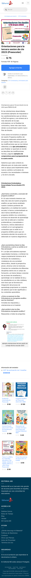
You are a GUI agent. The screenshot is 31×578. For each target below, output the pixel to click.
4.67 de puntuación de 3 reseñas (14, 370)
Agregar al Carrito (15, 68)
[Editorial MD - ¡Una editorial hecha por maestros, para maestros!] (7, 3)
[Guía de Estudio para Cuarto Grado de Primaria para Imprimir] (8, 417)
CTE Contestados (22, 16)
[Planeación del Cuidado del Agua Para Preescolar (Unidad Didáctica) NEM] (22, 417)
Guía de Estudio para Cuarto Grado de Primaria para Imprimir (7, 428)
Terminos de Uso (7, 542)
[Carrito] (28, 3)
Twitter (15, 567)
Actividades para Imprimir (10, 16)
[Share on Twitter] (9, 92)
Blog (2, 516)
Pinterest (22, 567)
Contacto (4, 535)
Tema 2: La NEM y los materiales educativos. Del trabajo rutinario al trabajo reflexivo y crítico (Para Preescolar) (7, 462)
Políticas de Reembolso (9, 533)
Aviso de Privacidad (8, 540)
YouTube (20, 568)
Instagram (12, 568)
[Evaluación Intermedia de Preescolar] (8, 389)
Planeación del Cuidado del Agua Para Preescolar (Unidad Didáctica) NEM (21, 429)
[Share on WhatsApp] (3, 92)
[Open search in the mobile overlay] (15, 9)
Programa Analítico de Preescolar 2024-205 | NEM (21, 400)
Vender (3, 518)
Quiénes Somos (6, 511)
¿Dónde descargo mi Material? (12, 530)
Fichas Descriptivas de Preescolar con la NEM (21, 458)
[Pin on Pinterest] (13, 92)
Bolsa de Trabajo (7, 514)
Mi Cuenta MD (6, 521)
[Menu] (23, 3)
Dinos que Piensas (7, 538)
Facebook (8, 567)
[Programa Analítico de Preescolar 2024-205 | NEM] (22, 389)
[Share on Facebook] (6, 92)
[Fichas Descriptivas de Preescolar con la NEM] (22, 448)
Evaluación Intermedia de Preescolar (6, 400)
